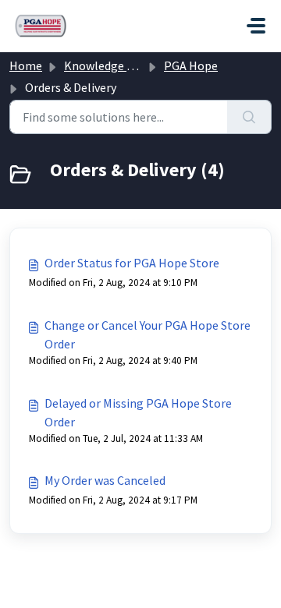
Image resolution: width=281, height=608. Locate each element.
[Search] (249, 117)
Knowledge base (107, 65)
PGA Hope (191, 65)
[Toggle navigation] (256, 26)
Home (25, 65)
